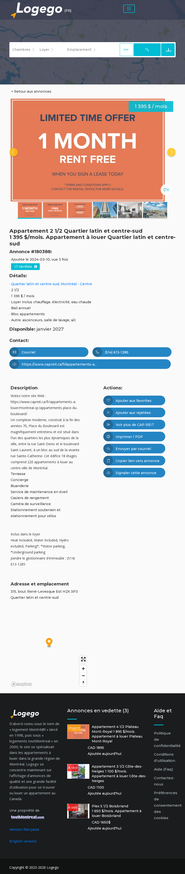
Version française (24, 829)
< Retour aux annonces (31, 91)
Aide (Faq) (163, 769)
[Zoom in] (82, 668)
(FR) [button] (67, 10)
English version (23, 841)
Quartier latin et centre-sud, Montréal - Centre (51, 284)
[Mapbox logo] (21, 684)
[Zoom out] (82, 675)
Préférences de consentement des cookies (168, 805)
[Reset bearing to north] (82, 682)
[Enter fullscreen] (82, 659)
